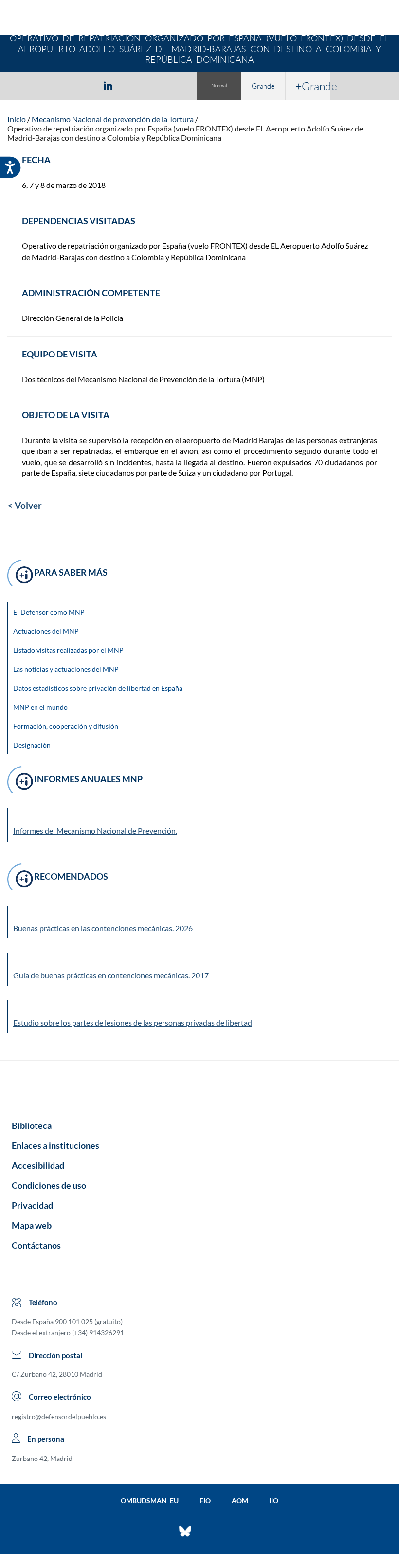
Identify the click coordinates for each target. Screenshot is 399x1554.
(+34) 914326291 (98, 1333)
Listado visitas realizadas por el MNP (68, 650)
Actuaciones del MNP (46, 631)
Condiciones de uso (49, 1185)
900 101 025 (74, 1321)
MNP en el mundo (40, 707)
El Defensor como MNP (49, 612)
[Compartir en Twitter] (79, 85)
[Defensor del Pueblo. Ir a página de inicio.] (200, 19)
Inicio (16, 119)
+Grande (312, 86)
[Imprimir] (167, 85)
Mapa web (32, 1225)
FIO (205, 1501)
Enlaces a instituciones (55, 1145)
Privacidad (32, 1205)
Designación (32, 745)
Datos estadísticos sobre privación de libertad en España (97, 688)
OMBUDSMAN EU (150, 1501)
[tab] (51, 85)
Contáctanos (36, 1245)
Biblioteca (32, 1125)
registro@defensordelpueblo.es (59, 1416)
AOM (240, 1501)
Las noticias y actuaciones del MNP (66, 669)
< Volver (24, 505)
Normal (219, 85)
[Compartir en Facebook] (51, 85)
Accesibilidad (38, 1165)
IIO (273, 1501)
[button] (200, 922)
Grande (263, 86)
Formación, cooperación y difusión (65, 726)
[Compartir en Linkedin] (108, 85)
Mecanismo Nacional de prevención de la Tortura (113, 119)
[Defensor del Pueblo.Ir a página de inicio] (199, 1087)
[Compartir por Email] (136, 85)
